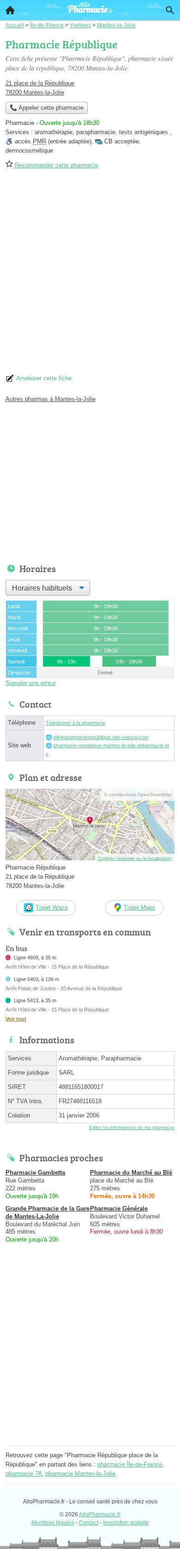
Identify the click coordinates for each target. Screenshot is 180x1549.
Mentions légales (52, 1522)
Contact (88, 1522)
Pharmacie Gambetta (35, 1172)
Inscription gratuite (126, 1522)
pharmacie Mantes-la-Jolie (80, 1473)
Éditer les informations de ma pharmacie (131, 1127)
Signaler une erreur (31, 683)
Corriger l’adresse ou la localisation (135, 858)
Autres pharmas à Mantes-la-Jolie (51, 399)
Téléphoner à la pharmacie (75, 723)
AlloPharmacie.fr (99, 1514)
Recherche (170, 10)
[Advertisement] (90, 275)
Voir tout (16, 1019)
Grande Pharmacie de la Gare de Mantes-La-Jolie (48, 1212)
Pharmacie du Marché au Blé (131, 1172)
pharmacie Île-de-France (129, 1464)
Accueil (10, 10)
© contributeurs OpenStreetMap (138, 794)
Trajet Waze (52, 907)
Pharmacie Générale (119, 1208)
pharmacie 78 (24, 1473)
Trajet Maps (140, 907)
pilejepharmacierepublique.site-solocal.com (101, 737)
